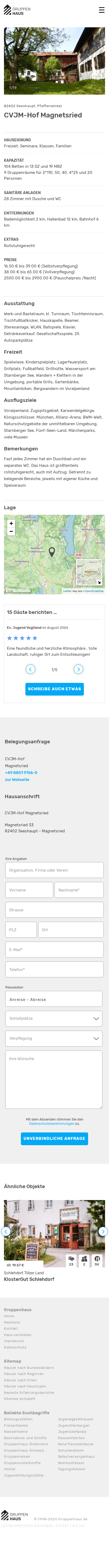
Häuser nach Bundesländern (29, 1368)
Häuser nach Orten (20, 1380)
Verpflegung (21, 1038)
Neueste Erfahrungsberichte (29, 1393)
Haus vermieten (18, 1335)
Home (9, 1316)
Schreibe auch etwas (54, 689)
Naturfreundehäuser (76, 1444)
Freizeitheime (16, 1425)
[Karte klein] (99, 582)
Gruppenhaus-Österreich (26, 1444)
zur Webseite (17, 779)
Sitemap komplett (19, 1399)
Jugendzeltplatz (72, 1432)
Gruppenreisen (17, 1456)
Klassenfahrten (71, 1438)
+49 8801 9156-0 (21, 772)
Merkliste (12, 1322)
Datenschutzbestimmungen (51, 1124)
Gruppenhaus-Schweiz (24, 1450)
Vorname (17, 890)
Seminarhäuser (71, 1463)
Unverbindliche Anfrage (54, 1138)
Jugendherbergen (74, 1425)
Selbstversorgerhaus (76, 1456)
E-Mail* (16, 949)
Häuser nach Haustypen (25, 1386)
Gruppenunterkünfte (22, 1463)
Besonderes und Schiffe (25, 1438)
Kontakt (11, 1328)
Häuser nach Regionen (24, 1374)
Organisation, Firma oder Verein (38, 870)
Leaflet (67, 591)
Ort (45, 930)
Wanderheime (16, 1432)
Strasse (16, 910)
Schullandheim (71, 1450)
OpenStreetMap (94, 591)
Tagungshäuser (71, 1469)
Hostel (9, 1469)
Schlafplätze (21, 1018)
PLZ (12, 930)
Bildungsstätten (18, 1419)
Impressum (14, 1341)
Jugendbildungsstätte (24, 1475)
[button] (53, 552)
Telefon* (17, 969)
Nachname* (69, 890)
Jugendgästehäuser (76, 1419)
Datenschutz (15, 1347)
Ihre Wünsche (21, 1058)
